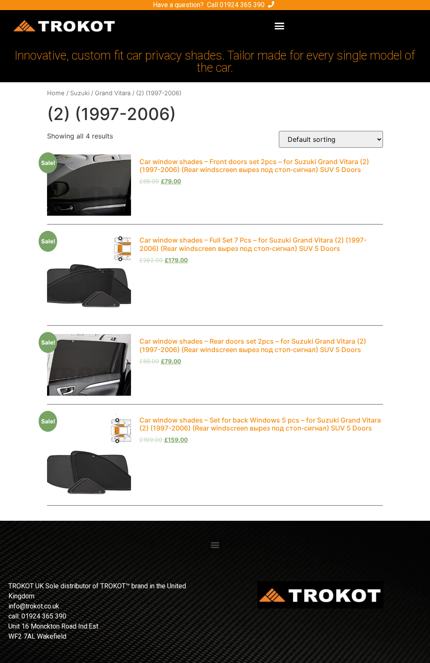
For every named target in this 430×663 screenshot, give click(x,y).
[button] (280, 26)
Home (56, 93)
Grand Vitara (113, 93)
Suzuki (79, 93)
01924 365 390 (242, 5)
